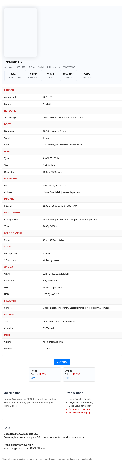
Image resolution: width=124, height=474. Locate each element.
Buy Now (62, 362)
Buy (33, 378)
